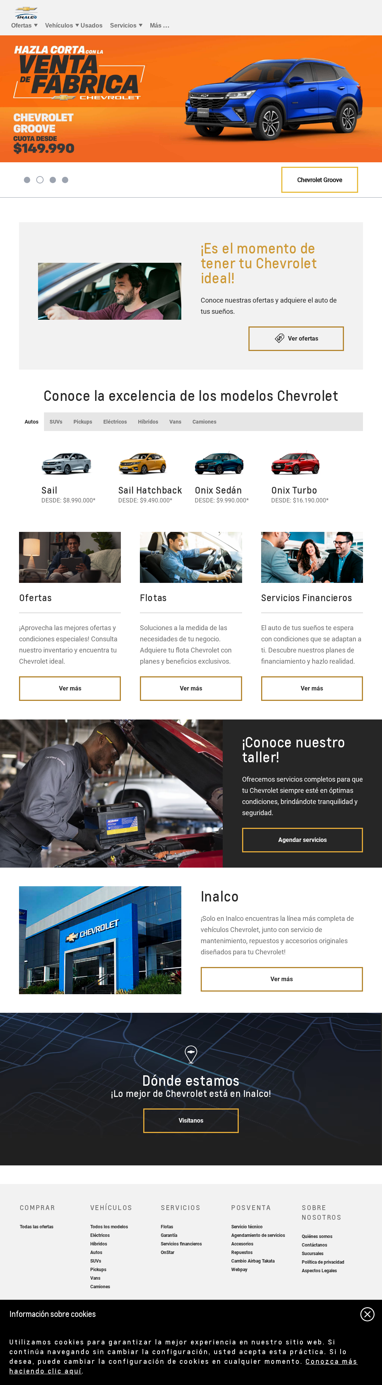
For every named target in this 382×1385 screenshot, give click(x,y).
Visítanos (191, 1120)
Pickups (82, 422)
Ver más (70, 688)
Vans (175, 422)
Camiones (204, 422)
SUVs (56, 422)
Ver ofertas (302, 338)
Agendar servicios (302, 839)
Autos (31, 422)
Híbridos (148, 422)
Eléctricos (115, 422)
